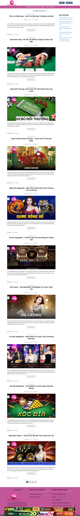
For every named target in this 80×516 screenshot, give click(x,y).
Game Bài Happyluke (31, 14)
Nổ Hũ (38, 6)
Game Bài (52, 6)
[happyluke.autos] (13, 3)
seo (46, 11)
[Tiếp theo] (35, 482)
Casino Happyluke (31, 186)
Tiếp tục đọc (31, 30)
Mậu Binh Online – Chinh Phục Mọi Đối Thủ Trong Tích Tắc (31, 435)
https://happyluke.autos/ (61, 497)
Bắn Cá (43, 6)
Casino (34, 6)
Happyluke (28, 6)
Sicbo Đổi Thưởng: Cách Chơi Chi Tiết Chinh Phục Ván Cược (66, 28)
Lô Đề (47, 6)
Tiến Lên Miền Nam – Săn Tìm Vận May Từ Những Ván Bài (31, 16)
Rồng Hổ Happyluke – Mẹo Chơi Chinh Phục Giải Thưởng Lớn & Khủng (65, 39)
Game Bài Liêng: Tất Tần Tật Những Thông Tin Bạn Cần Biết (65, 23)
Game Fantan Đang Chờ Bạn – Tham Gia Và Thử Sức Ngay (65, 34)
